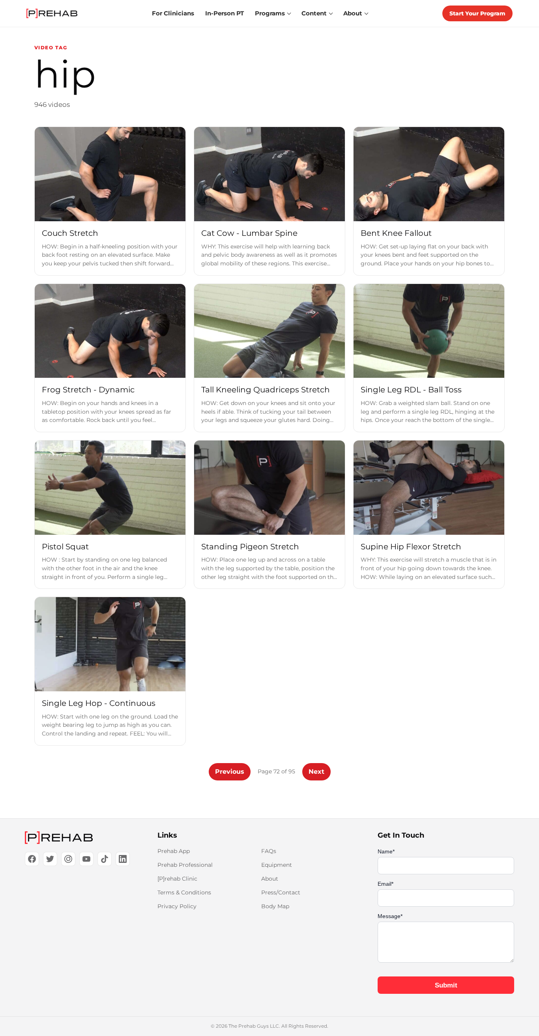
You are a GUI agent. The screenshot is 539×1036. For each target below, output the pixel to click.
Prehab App (173, 851)
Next (316, 771)
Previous (229, 771)
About (269, 878)
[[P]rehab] (78, 837)
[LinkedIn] (123, 859)
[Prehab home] (51, 13)
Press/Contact (280, 892)
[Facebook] (32, 859)
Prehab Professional (185, 864)
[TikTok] (104, 859)
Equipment (276, 864)
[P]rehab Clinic (177, 878)
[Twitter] (50, 859)
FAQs (268, 851)
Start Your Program (477, 13)
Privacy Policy (177, 906)
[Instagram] (68, 859)
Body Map (275, 906)
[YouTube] (86, 859)
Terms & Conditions (184, 892)
